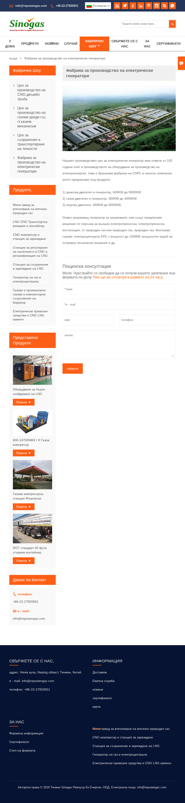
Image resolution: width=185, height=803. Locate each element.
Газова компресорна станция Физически (28, 496)
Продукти (30, 43)
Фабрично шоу (94, 43)
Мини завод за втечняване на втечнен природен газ (30, 209)
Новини (52, 43)
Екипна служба (103, 681)
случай (70, 43)
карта (96, 706)
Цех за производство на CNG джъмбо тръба (31, 92)
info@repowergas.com (31, 5)
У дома (10, 43)
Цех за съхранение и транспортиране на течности (31, 142)
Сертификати (168, 43)
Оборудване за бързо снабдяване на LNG (29, 391)
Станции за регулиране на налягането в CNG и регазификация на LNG (30, 251)
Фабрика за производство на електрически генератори (31, 164)
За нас (147, 43)
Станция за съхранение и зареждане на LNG (126, 746)
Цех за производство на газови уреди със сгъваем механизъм (31, 117)
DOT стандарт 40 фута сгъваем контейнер (30, 550)
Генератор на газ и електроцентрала (119, 754)
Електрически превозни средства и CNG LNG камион (30, 315)
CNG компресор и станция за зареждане (122, 737)
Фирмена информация (26, 733)
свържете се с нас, (31, 661)
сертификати (102, 698)
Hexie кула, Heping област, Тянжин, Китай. (51, 672)
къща (13, 58)
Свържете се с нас (124, 43)
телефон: (16, 689)
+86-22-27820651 (67, 5)
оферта (72, 368)
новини (97, 689)
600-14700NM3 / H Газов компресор (31, 442)
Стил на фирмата (22, 750)
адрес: (14, 672)
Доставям (99, 672)
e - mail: (15, 681)
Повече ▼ (23, 402)
